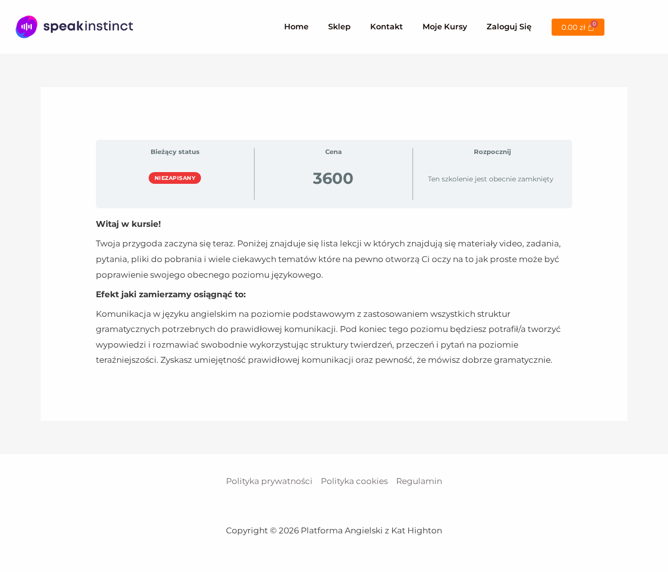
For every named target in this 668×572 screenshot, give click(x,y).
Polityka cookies (354, 481)
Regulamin (419, 481)
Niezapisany (175, 178)
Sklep (339, 26)
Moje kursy (445, 26)
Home (296, 26)
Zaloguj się (509, 26)
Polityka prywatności (269, 481)
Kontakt (386, 26)
